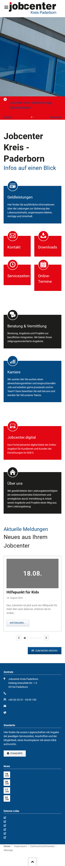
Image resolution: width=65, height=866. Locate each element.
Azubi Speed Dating (34, 638)
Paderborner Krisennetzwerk (24, 833)
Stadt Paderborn (17, 825)
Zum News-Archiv (46, 650)
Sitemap (8, 850)
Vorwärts (55, 117)
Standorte (16, 753)
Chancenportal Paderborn (22, 829)
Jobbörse (13, 837)
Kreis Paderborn (17, 822)
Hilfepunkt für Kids (22, 592)
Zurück (8, 117)
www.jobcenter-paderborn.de (24, 712)
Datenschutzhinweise (42, 846)
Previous (18, 637)
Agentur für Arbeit (18, 818)
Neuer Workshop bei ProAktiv (28, 638)
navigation (6, 7)
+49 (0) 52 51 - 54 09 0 (20, 693)
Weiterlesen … (18, 623)
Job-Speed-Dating (31, 638)
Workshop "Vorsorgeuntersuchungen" (40, 638)
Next (46, 637)
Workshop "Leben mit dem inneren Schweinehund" (37, 638)
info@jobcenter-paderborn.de (24, 706)
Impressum (20, 846)
